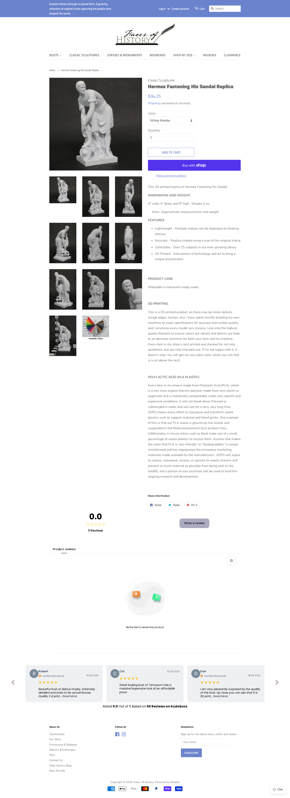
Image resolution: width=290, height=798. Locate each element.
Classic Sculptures (84, 55)
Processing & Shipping (63, 744)
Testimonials (57, 734)
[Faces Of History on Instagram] (124, 735)
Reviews (209, 55)
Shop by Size (183, 55)
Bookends (158, 55)
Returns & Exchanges (62, 750)
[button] (68, 692)
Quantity (154, 130)
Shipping (154, 103)
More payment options (171, 176)
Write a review (194, 523)
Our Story (55, 739)
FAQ (51, 755)
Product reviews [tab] (64, 549)
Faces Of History (144, 782)
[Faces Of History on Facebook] (117, 735)
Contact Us (56, 760)
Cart (202, 9)
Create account (180, 9)
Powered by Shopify (167, 782)
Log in (162, 9)
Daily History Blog (60, 765)
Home (52, 70)
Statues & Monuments (124, 55)
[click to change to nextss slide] (277, 683)
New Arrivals (57, 771)
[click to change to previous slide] (13, 683)
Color (152, 113)
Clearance (232, 55)
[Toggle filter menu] (231, 560)
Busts (54, 55)
